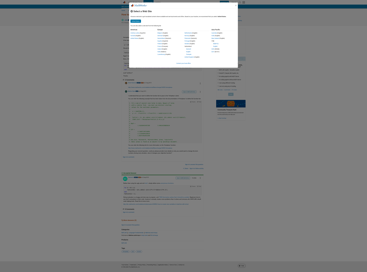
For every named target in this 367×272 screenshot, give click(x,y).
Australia (214, 33)
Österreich (188, 38)
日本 (213, 49)
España (160, 41)
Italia (159, 51)
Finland (160, 43)
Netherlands (188, 33)
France (160, 46)
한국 (213, 51)
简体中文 (216, 43)
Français (188, 54)
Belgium (160, 33)
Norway (187, 35)
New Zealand (215, 38)
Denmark (160, 35)
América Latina (134, 33)
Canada (132, 35)
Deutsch (188, 49)
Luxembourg (161, 54)
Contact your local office (183, 63)
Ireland (160, 49)
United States (134, 38)
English (188, 51)
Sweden (187, 43)
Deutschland (161, 38)
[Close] (236, 5)
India (213, 35)
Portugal (187, 41)
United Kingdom (189, 57)
